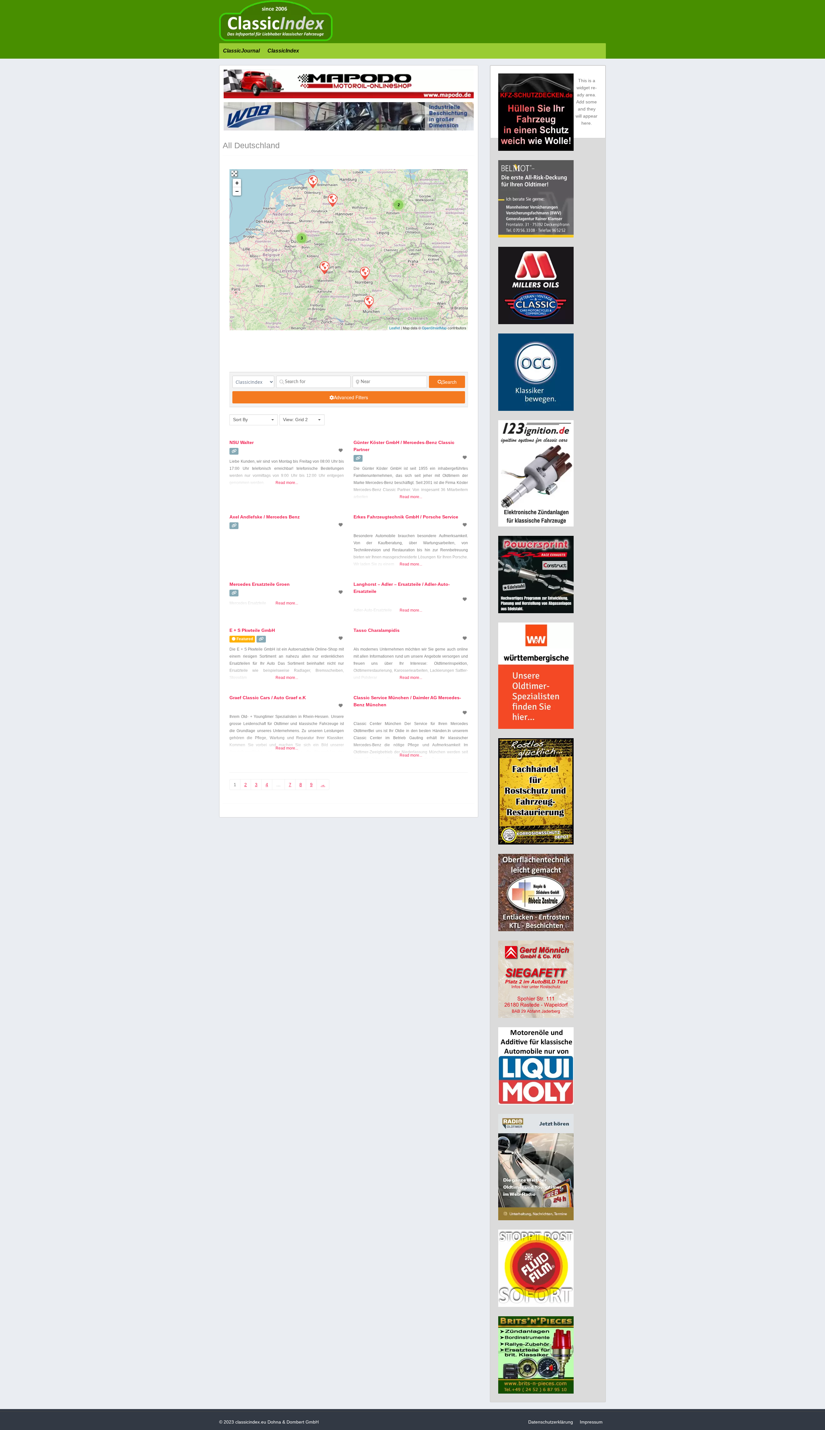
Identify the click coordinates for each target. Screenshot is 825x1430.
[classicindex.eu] (276, 39)
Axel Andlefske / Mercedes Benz (264, 516)
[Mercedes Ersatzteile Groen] (313, 181)
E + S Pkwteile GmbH (252, 630)
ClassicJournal (241, 50)
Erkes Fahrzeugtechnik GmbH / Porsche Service (406, 516)
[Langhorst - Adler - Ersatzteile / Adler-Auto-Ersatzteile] (332, 200)
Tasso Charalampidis (377, 630)
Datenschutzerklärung (550, 1422)
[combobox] (253, 419)
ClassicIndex (283, 50)
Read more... (287, 482)
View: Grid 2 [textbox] (295, 419)
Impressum (591, 1422)
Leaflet (394, 327)
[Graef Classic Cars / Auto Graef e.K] (324, 267)
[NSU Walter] (364, 273)
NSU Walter (241, 442)
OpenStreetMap (434, 327)
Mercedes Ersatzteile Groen (259, 584)
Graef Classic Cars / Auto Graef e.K (267, 697)
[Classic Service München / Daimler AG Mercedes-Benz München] (369, 302)
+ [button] (237, 182)
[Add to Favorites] (341, 450)
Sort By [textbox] (240, 419)
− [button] (237, 191)
